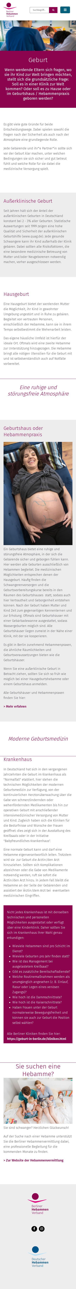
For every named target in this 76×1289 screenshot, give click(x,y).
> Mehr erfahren (15, 706)
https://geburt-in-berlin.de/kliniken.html (36, 1039)
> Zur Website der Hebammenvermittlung (33, 1160)
